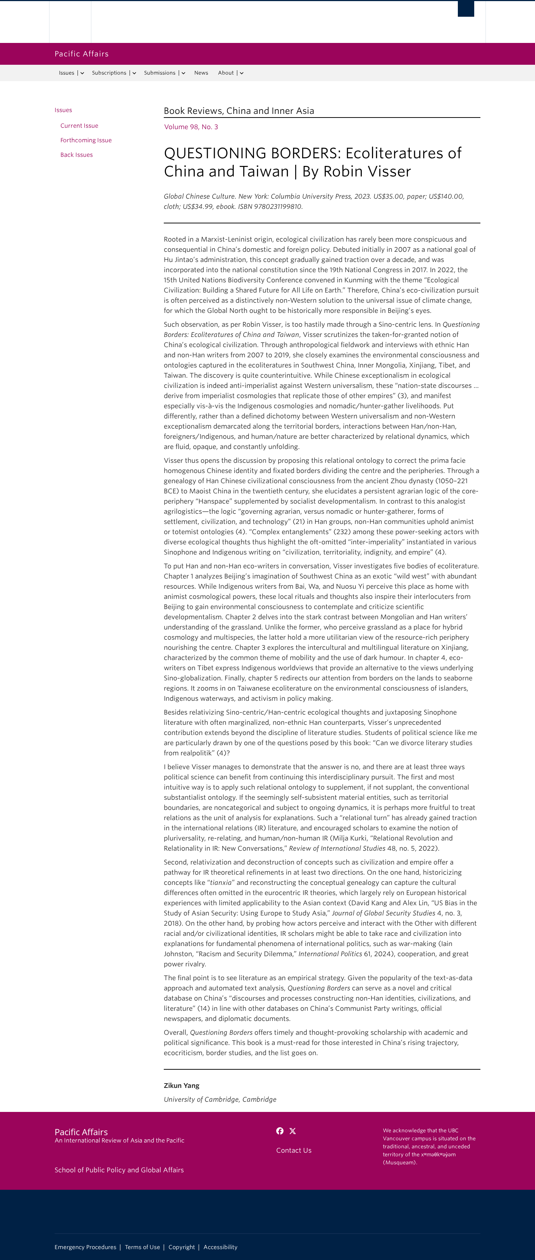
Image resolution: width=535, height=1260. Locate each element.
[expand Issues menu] (82, 73)
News (201, 73)
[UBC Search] (466, 9)
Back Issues (76, 154)
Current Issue (79, 125)
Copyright (182, 1247)
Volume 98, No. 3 (191, 127)
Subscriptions (109, 73)
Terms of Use (142, 1247)
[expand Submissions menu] (183, 73)
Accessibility (220, 1247)
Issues (66, 73)
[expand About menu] (241, 73)
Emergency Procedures (85, 1247)
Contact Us (294, 1150)
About (226, 73)
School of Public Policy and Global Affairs (119, 1170)
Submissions (159, 73)
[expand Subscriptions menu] (134, 73)
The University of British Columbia (70, 22)
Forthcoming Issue (86, 140)
